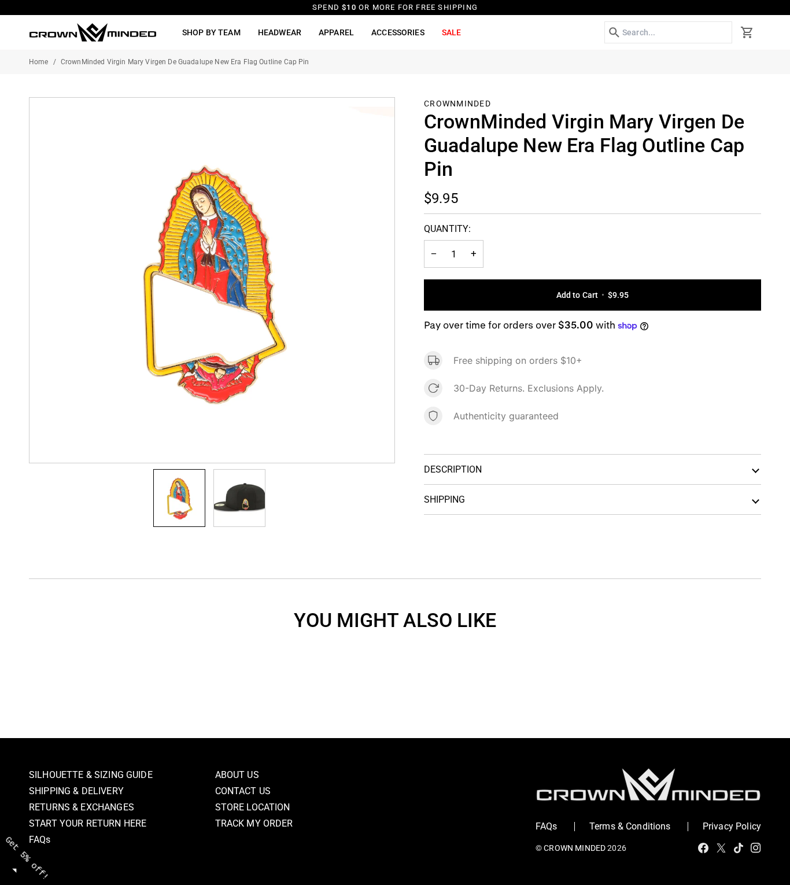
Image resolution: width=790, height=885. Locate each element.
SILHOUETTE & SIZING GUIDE (91, 774)
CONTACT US (243, 791)
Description (453, 469)
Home (39, 62)
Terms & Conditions (630, 826)
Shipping (444, 499)
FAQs (40, 839)
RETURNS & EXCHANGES (81, 807)
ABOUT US (237, 774)
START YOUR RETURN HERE (87, 823)
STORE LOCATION (252, 807)
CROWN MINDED (575, 848)
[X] (721, 848)
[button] (211, 32)
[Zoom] (212, 280)
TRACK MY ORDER (254, 823)
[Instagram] (756, 848)
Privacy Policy (732, 826)
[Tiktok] (738, 848)
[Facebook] (703, 848)
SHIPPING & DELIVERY (76, 791)
